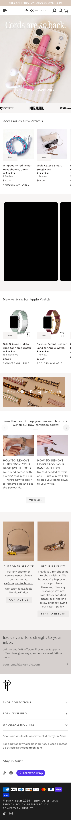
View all (35, 500)
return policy (55, 606)
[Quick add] (28, 334)
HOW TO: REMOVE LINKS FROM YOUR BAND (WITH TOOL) (17, 464)
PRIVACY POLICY (14, 804)
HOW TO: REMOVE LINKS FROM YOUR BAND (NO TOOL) (51, 464)
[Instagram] (11, 773)
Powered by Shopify (18, 808)
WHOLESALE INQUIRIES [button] (19, 724)
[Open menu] (5, 10)
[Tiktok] (4, 773)
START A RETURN (53, 613)
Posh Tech (14, 800)
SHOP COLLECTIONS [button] (17, 702)
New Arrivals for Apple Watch (26, 299)
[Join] (65, 664)
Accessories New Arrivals (23, 121)
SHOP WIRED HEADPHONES (35, 90)
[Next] (66, 427)
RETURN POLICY (38, 804)
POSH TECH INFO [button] (15, 713)
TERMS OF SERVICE (45, 800)
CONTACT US (18, 599)
